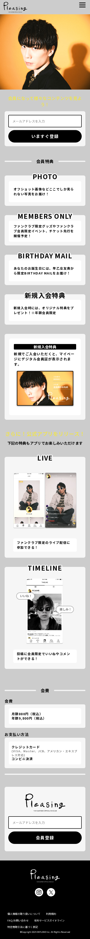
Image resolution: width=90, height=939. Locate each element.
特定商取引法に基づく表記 (22, 927)
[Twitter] (51, 892)
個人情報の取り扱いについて (23, 914)
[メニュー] (82, 5)
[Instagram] (39, 892)
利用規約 (51, 914)
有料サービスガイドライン (49, 920)
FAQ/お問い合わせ (18, 920)
